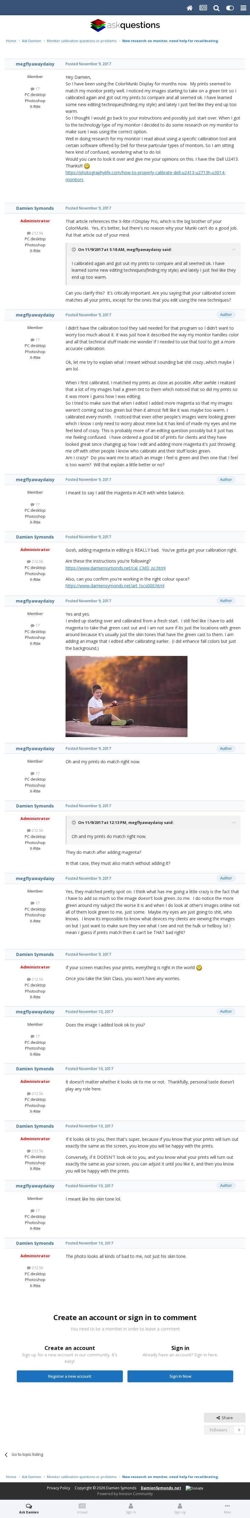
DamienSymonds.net (161, 1488)
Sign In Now (180, 1376)
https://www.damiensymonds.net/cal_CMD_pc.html (116, 568)
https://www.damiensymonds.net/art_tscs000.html (115, 586)
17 (37, 88)
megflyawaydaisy (35, 64)
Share (226, 1417)
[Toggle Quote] (74, 249)
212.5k (37, 233)
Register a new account (69, 1376)
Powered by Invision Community (125, 1493)
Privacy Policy (58, 1488)
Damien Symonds (35, 208)
